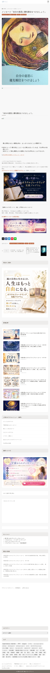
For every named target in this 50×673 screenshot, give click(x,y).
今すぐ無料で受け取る (8, 493)
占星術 (4, 652)
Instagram (24, 643)
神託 (20, 654)
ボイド (40, 648)
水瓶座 (40, 652)
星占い (28, 652)
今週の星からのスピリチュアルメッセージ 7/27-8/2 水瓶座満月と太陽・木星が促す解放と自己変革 (25, 575)
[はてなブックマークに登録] (9, 238)
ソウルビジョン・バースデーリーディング (15, 540)
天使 (8, 652)
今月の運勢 (11, 650)
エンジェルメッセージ (38, 643)
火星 (3, 654)
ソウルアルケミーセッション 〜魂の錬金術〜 (16, 543)
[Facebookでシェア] (6, 238)
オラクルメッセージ (20, 646)
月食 (33, 652)
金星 (3, 656)
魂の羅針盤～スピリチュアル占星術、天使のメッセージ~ (24, 656)
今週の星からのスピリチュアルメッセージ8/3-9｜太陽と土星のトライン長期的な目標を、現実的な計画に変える (24, 570)
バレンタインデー (19, 648)
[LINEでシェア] (15, 238)
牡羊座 (11, 654)
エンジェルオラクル (8, 421)
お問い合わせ (25, 588)
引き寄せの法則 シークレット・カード (13, 155)
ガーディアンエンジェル (36, 646)
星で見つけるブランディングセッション (15, 538)
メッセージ (5, 650)
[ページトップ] (47, 670)
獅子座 (15, 654)
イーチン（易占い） (8, 436)
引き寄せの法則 (7, 443)
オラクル (4, 646)
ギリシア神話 (5, 648)
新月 (22, 652)
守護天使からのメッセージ (9, 425)
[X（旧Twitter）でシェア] (3, 238)
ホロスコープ (27, 648)
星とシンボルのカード (8, 428)
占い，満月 (42, 650)
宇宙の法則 (23, 14)
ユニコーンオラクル (8, 432)
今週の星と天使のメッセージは (21, 650)
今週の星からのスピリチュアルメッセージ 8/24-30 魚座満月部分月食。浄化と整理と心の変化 (24, 556)
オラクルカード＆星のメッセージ (14, 8)
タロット (12, 648)
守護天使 (12, 652)
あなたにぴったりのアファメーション (12, 439)
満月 (45, 652)
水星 (36, 652)
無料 (7, 654)
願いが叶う (8, 656)
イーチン (30, 643)
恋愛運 (17, 652)
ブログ (18, 14)
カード (27, 646)
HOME (4, 8)
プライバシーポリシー (7, 588)
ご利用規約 (17, 588)
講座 (40, 654)
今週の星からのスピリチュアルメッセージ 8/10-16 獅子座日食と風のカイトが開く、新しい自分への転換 (24, 565)
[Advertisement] (25, 512)
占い (37, 650)
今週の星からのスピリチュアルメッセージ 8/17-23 (16, 560)
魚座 (39, 656)
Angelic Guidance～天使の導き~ (9, 643)
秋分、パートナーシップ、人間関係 (30, 654)
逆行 (44, 654)
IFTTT (19, 643)
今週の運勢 (32, 650)
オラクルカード (11, 646)
